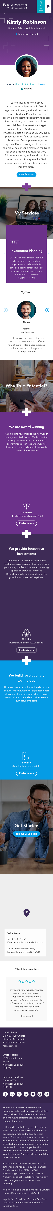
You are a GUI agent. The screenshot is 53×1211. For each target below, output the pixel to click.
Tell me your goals (26, 833)
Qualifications (26, 174)
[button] (4, 254)
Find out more (26, 523)
